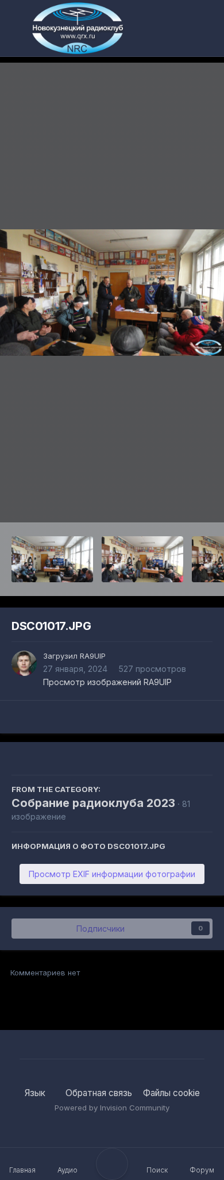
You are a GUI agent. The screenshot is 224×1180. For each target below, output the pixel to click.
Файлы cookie (171, 1092)
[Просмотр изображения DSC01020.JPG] (142, 559)
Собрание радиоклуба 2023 (93, 803)
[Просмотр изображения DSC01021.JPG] (52, 559)
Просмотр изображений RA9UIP (107, 682)
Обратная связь (98, 1092)
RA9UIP (93, 655)
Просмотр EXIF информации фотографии (112, 874)
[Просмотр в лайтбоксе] (112, 292)
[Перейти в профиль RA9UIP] (24, 663)
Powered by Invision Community (112, 1107)
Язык (36, 1092)
